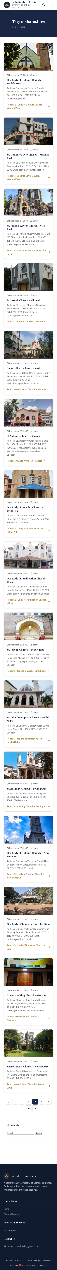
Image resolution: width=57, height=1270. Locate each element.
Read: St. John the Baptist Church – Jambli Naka (25, 740)
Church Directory (12, 1214)
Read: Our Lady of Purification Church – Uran (27, 601)
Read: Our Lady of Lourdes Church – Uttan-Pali (26, 530)
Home (15, 27)
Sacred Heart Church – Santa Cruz (27, 1066)
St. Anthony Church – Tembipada (26, 788)
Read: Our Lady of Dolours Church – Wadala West (25, 106)
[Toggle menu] (50, 4)
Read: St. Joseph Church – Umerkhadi (26, 671)
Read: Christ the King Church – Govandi (23, 1018)
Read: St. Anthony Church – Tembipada (27, 806)
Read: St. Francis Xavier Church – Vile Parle (26, 252)
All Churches (10, 1230)
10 (29, 1108)
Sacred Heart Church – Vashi (24, 368)
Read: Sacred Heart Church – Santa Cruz (25, 1086)
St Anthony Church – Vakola (23, 436)
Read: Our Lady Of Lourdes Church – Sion (26, 947)
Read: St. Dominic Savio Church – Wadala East (24, 178)
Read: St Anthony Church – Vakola (24, 461)
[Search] (43, 4)
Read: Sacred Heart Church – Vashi (25, 389)
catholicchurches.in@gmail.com (22, 1246)
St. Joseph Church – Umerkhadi (25, 649)
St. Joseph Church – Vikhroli (23, 300)
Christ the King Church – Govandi (27, 995)
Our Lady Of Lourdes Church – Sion (28, 924)
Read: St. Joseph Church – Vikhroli (25, 321)
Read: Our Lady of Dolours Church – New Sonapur (25, 876)
